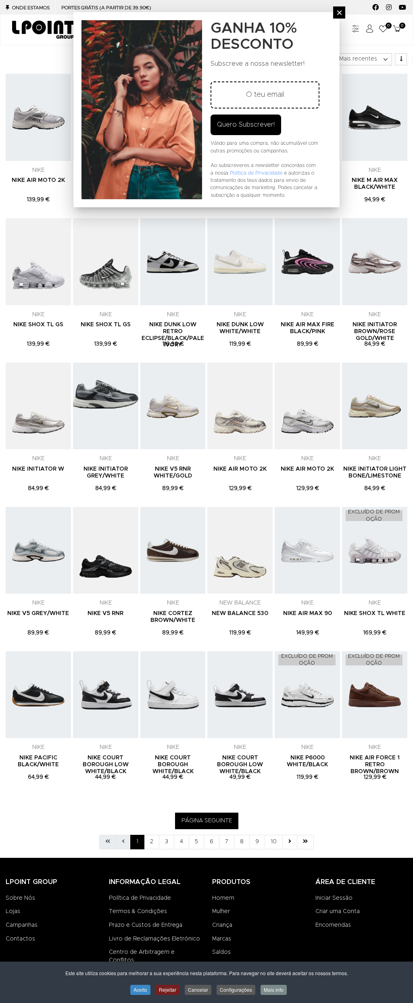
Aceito (140, 989)
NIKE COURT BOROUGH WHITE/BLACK (173, 764)
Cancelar (198, 989)
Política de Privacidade (140, 898)
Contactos (20, 939)
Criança (222, 925)
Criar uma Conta (337, 911)
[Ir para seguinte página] (289, 842)
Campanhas (22, 925)
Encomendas (333, 925)
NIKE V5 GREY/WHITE (38, 613)
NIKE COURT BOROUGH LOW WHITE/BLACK (106, 764)
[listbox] (363, 59)
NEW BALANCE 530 (240, 613)
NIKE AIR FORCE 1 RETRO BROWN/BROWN (375, 764)
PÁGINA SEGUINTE (206, 821)
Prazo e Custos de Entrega (145, 925)
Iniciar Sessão (334, 898)
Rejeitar (167, 989)
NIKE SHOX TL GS (38, 324)
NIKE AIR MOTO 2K (38, 180)
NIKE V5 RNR (105, 613)
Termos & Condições (138, 911)
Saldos (221, 952)
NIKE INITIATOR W (38, 469)
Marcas (221, 939)
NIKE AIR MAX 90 (307, 613)
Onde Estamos (31, 7)
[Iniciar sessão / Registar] (369, 29)
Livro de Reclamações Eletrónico (154, 939)
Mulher (221, 911)
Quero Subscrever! (246, 124)
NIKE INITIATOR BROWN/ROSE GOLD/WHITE (375, 331)
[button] (383, 29)
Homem (223, 898)
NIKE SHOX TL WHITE (374, 613)
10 (274, 842)
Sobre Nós (20, 898)
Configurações (236, 989)
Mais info (274, 989)
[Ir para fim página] (305, 842)
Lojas (13, 911)
